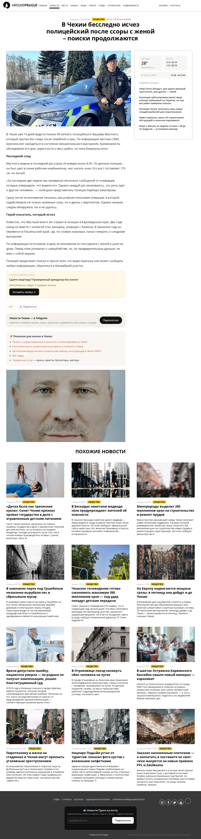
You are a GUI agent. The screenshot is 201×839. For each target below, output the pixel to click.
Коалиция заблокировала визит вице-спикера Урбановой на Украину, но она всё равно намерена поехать (161, 100)
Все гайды (18, 355)
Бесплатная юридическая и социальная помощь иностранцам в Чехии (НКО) (56, 351)
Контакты (78, 799)
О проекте (67, 799)
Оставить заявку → (24, 292)
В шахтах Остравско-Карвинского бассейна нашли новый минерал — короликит (166, 675)
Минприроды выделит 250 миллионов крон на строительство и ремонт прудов (165, 510)
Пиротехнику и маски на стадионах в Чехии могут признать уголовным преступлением (35, 757)
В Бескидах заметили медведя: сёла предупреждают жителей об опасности (99, 510)
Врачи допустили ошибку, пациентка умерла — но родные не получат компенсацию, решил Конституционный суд (35, 677)
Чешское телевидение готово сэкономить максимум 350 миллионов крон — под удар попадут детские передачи (96, 594)
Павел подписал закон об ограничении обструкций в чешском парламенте (161, 119)
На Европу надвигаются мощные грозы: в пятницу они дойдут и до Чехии (164, 592)
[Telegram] (188, 802)
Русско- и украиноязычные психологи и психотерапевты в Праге (49, 341)
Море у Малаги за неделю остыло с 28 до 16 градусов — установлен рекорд (162, 127)
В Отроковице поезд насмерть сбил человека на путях (97, 673)
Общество (98, 19)
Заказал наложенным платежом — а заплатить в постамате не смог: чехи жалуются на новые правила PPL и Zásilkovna (165, 759)
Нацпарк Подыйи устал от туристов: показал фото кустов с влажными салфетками (98, 757)
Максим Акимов (122, 19)
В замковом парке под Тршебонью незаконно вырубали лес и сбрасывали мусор (34, 592)
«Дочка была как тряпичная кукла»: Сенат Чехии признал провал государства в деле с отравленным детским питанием (33, 512)
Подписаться (111, 320)
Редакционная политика (98, 799)
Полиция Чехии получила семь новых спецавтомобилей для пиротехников (161, 110)
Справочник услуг (22, 360)
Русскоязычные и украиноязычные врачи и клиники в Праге (47, 346)
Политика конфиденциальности (128, 799)
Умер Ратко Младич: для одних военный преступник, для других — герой (162, 90)
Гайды (57, 799)
